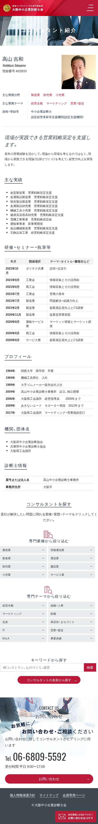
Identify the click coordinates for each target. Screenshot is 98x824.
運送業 (55, 558)
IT (4, 630)
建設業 (55, 566)
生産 (5, 622)
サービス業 (57, 574)
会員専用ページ (74, 795)
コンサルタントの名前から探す (49, 680)
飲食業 (7, 558)
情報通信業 (57, 550)
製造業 (35, 95)
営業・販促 (77, 103)
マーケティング (56, 103)
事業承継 (56, 638)
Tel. (35, 758)
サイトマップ (49, 795)
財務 (53, 614)
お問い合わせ (49, 778)
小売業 (60, 95)
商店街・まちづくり (62, 622)
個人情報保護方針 (22, 795)
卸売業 (47, 95)
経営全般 (37, 103)
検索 (90, 667)
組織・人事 (57, 605)
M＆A (6, 638)
